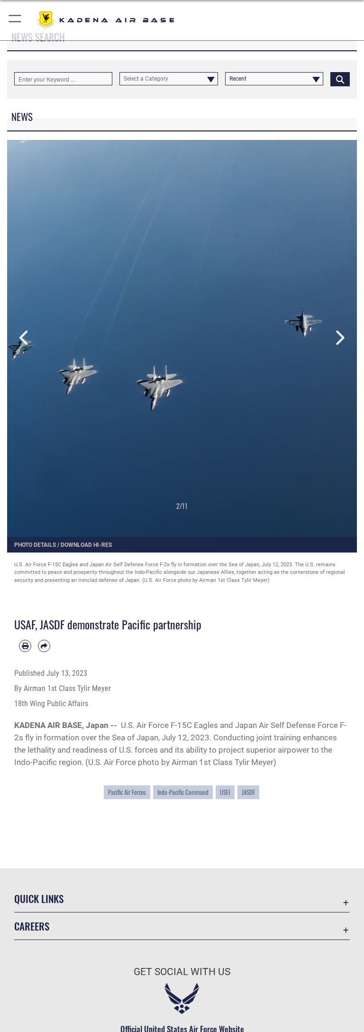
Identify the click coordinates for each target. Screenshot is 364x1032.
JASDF (248, 792)
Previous (24, 338)
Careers (31, 926)
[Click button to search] (340, 78)
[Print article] (25, 646)
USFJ (225, 792)
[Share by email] (44, 646)
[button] (15, 20)
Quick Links (39, 898)
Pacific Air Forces (127, 792)
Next (339, 338)
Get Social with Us (182, 971)
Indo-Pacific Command (183, 792)
